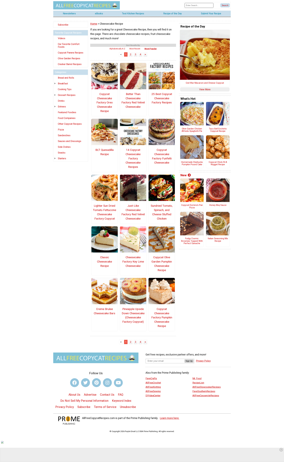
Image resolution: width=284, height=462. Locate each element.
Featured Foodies (67, 112)
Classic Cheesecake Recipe (104, 262)
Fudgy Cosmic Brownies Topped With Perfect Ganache (192, 241)
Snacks (61, 152)
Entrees (62, 106)
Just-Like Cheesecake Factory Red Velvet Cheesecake (133, 212)
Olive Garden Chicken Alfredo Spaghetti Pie (192, 130)
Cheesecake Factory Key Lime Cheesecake (133, 262)
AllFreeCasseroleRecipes (205, 395)
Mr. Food (196, 378)
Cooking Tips (64, 89)
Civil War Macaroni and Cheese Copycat (205, 83)
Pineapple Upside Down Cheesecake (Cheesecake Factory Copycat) (133, 315)
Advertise (90, 394)
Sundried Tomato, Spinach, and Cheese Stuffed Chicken (162, 212)
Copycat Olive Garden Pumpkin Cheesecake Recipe (161, 264)
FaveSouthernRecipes (203, 391)
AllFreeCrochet (153, 382)
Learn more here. (169, 418)
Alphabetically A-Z (117, 49)
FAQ (120, 394)
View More (204, 89)
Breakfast (63, 83)
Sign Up (189, 361)
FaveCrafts (151, 378)
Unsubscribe (128, 407)
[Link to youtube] (118, 382)
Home (93, 23)
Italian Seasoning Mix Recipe (218, 239)
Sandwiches (64, 135)
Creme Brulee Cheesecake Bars (104, 311)
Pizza (61, 129)
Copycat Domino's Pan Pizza (192, 206)
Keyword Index (121, 400)
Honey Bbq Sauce (217, 205)
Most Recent (134, 49)
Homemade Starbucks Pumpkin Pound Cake (192, 163)
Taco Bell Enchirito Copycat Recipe (218, 130)
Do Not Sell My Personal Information (84, 400)
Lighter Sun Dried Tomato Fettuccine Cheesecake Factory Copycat (104, 212)
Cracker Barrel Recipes (70, 64)
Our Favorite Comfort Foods (68, 45)
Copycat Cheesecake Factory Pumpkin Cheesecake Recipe (161, 317)
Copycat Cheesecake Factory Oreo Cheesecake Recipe (104, 102)
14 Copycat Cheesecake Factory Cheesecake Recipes (133, 158)
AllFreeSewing (153, 391)
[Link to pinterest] (96, 382)
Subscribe (63, 24)
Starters (62, 158)
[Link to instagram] (107, 382)
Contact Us (107, 394)
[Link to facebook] (74, 382)
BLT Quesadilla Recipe (104, 152)
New (183, 175)
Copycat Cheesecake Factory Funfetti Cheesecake (162, 156)
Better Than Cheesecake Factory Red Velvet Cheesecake (133, 100)
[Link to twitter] (85, 382)
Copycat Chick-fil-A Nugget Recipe (218, 163)
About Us (74, 394)
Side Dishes (64, 147)
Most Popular (151, 49)
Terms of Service (105, 407)
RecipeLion (198, 382)
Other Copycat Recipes (70, 123)
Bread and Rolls (66, 77)
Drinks (61, 100)
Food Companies (66, 118)
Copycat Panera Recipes (70, 52)
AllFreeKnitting (153, 387)
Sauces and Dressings (69, 141)
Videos (61, 38)
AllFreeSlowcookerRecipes (206, 387)
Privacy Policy (64, 407)
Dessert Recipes (66, 95)
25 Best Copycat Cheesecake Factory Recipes (161, 98)
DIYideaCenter (153, 395)
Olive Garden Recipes (69, 58)
